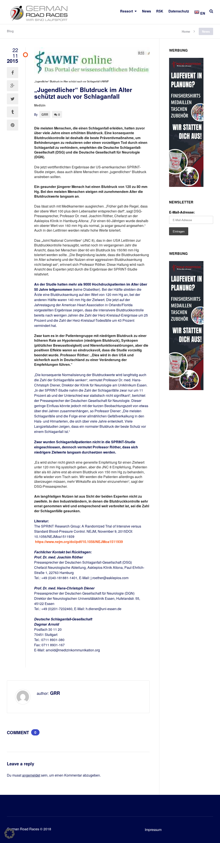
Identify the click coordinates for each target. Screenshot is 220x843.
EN (202, 13)
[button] (9, 833)
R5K (159, 11)
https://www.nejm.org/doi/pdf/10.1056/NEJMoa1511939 (79, 541)
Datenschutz (178, 11)
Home (186, 31)
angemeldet (31, 775)
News (146, 11)
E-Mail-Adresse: (182, 212)
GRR (44, 114)
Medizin (40, 105)
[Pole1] (186, 185)
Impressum (153, 829)
